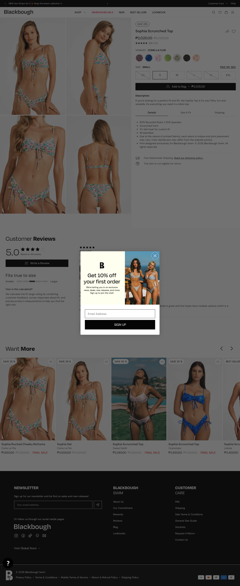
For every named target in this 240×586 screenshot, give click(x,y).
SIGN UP (120, 325)
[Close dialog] (155, 256)
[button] (8, 563)
